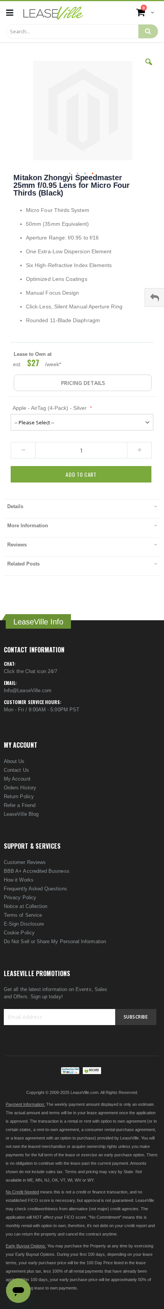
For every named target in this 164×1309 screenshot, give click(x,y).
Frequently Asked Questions (35, 889)
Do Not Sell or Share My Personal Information (55, 941)
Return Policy (19, 796)
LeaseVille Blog (21, 814)
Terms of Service (23, 915)
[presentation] (82, 508)
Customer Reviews (25, 862)
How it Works (19, 880)
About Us (14, 761)
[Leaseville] (53, 12)
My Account (17, 779)
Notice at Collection (25, 906)
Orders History (20, 788)
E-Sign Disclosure (24, 924)
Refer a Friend (19, 805)
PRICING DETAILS (83, 382)
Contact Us (16, 770)
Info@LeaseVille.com (27, 690)
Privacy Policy (20, 897)
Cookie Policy (19, 933)
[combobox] (72, 31)
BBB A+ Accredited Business (36, 871)
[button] (148, 67)
